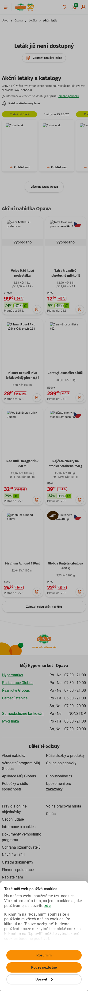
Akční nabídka (13, 755)
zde (47, 905)
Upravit (41, 979)
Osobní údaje (13, 819)
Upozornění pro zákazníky (58, 786)
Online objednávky (61, 763)
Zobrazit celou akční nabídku (44, 606)
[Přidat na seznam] (37, 309)
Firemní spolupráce (18, 870)
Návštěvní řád (13, 855)
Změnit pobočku (68, 96)
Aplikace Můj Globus (19, 776)
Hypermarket (12, 675)
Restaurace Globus (17, 683)
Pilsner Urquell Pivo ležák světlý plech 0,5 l (22, 375)
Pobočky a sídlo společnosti (15, 786)
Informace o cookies (18, 827)
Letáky (33, 20)
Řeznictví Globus (16, 690)
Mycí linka (10, 721)
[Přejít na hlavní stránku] (20, 7)
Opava (19, 20)
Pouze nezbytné (44, 967)
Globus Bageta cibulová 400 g (65, 565)
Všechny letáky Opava (44, 186)
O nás (51, 813)
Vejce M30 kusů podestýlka (22, 273)
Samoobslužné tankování (23, 713)
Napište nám (12, 877)
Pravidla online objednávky (14, 809)
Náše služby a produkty (65, 755)
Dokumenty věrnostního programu (21, 837)
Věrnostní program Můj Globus (21, 766)
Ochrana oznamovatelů (21, 847)
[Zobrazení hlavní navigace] (6, 7)
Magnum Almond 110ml (22, 563)
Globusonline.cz (59, 776)
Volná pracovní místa (63, 806)
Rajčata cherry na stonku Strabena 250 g (65, 463)
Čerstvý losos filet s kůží (65, 373)
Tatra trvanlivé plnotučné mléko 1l (65, 273)
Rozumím (44, 955)
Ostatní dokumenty (17, 862)
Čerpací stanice (14, 698)
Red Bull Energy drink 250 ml (22, 463)
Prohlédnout (22, 167)
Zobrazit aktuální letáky (47, 58)
